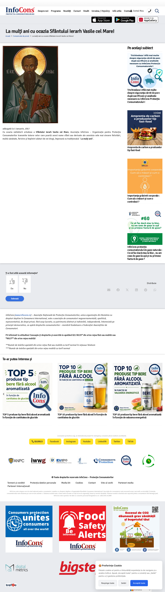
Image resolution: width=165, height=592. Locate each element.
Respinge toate (107, 583)
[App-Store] (101, 19)
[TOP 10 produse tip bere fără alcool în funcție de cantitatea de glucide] (29, 388)
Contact (92, 482)
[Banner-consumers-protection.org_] (29, 529)
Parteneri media (125, 482)
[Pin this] (145, 290)
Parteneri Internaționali (18, 486)
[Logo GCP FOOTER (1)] (129, 461)
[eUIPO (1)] (85, 461)
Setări (123, 583)
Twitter (117, 441)
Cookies (79, 482)
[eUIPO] (41, 461)
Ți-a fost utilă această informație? (22, 273)
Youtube (86, 441)
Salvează (15, 298)
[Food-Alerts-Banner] (82, 529)
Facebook (54, 441)
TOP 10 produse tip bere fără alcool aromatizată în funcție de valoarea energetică (84, 416)
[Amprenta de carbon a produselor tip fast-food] (144, 127)
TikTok (130, 441)
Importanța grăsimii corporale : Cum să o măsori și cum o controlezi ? (143, 198)
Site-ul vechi (107, 482)
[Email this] (108, 290)
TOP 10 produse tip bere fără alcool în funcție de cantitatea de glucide (29, 416)
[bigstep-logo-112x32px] (82, 568)
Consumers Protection (47, 436)
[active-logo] (151, 460)
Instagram (71, 441)
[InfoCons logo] (20, 11)
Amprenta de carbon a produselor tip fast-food (144, 149)
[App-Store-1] (125, 19)
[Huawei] (148, 19)
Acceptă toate (139, 583)
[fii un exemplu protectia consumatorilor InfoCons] (136, 529)
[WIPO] (63, 460)
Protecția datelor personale (43, 482)
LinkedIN (102, 441)
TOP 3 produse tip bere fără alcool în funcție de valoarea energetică (138, 405)
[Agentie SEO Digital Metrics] (29, 568)
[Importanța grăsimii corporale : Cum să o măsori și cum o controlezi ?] (144, 176)
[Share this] (118, 290)
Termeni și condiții (16, 482)
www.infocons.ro (23, 315)
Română (137, 590)
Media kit (65, 482)
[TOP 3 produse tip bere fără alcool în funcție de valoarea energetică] (134, 382)
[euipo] (19, 461)
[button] (157, 11)
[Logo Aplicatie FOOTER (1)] (107, 461)
